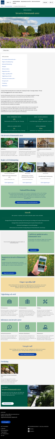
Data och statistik (36, 1)
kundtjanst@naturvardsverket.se (11, 414)
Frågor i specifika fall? (7, 73)
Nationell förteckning (7, 64)
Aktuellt (4, 66)
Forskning (4, 83)
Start (2, 6)
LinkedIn (32, 431)
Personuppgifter (4, 430)
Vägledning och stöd (26, 1)
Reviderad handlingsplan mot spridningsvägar (27, 225)
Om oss (2, 435)
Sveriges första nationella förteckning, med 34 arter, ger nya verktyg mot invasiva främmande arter (27, 220)
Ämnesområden (16, 1)
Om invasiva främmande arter (8, 59)
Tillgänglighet (4, 432)
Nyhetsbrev (4, 85)
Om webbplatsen (4, 433)
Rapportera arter (6, 71)
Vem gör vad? (5, 80)
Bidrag (14, 3)
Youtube (31, 428)
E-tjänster (3, 428)
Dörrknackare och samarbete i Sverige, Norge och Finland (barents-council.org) (27, 227)
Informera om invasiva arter (8, 78)
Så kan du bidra (5, 69)
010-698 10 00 (8, 415)
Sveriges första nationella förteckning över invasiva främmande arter (27, 222)
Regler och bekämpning (7, 61)
